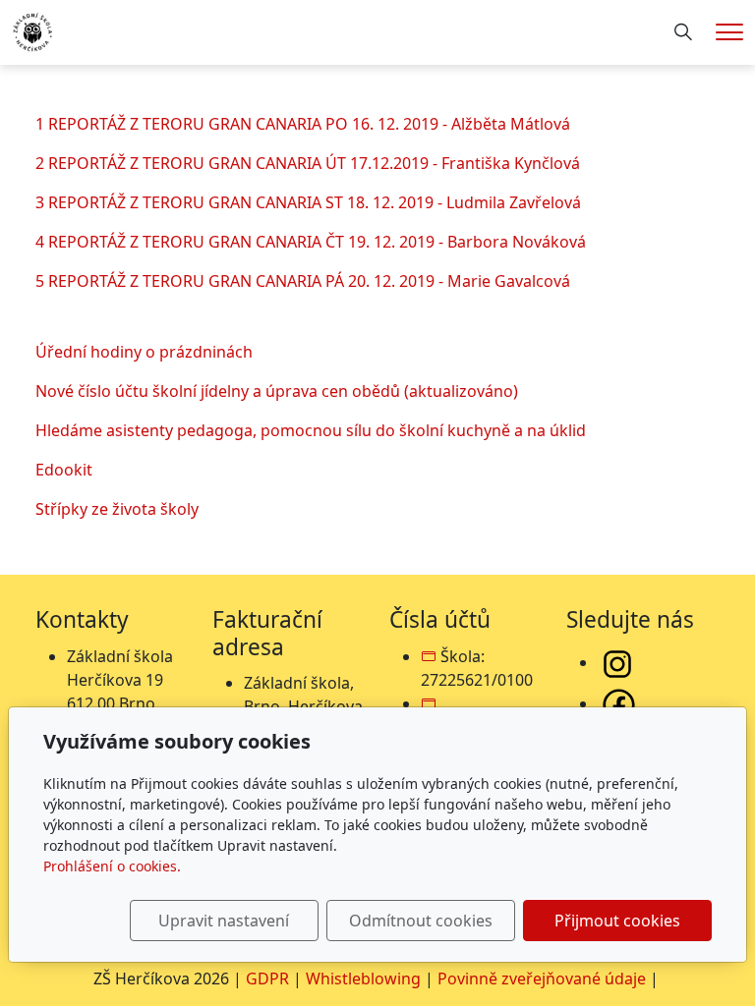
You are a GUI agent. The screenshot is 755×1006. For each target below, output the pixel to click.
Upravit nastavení (223, 920)
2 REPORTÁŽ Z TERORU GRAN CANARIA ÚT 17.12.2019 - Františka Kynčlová (307, 163)
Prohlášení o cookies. (112, 866)
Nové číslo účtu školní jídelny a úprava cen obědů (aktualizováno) (276, 391)
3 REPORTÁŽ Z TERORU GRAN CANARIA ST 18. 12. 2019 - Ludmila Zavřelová (308, 202)
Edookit (63, 469)
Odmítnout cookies (421, 920)
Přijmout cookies (617, 920)
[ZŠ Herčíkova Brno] (33, 30)
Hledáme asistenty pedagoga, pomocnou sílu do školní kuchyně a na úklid (310, 430)
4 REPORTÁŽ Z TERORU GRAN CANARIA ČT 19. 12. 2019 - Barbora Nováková (310, 241)
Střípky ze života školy (117, 509)
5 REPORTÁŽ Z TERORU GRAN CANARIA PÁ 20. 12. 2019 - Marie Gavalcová (302, 281)
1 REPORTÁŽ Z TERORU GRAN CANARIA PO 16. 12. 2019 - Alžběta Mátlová (302, 124)
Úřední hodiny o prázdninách (144, 352)
